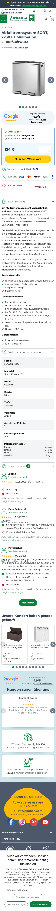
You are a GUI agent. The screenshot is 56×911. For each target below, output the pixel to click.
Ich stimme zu (40, 904)
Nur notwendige (16, 904)
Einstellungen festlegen (28, 897)
